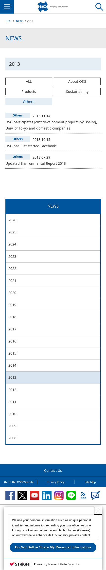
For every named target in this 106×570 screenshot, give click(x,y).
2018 (12, 316)
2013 (12, 377)
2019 (12, 304)
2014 (12, 365)
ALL (29, 81)
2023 (12, 256)
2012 (12, 389)
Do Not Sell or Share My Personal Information (53, 547)
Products (28, 91)
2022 (12, 268)
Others (28, 101)
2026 (12, 220)
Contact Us (53, 470)
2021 (12, 280)
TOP (9, 21)
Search (99, 7)
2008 (12, 438)
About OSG (77, 81)
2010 (12, 413)
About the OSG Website (18, 482)
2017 (12, 329)
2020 (12, 292)
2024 (12, 244)
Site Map (90, 482)
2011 (12, 401)
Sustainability (77, 91)
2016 (12, 341)
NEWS (19, 21)
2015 (12, 353)
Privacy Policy (56, 482)
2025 (12, 232)
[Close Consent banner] (98, 511)
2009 (12, 425)
